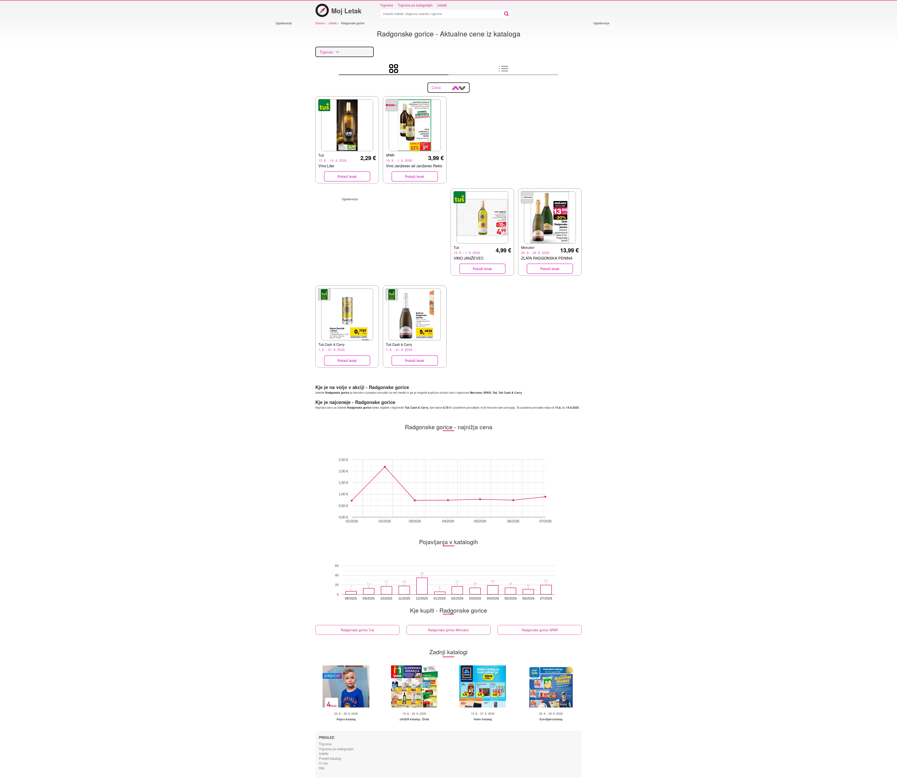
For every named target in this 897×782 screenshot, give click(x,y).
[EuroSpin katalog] (551, 686)
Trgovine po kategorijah (415, 5)
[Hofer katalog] (482, 686)
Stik (321, 767)
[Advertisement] (290, 95)
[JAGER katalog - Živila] (414, 686)
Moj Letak (346, 10)
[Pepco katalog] (346, 686)
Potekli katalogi (330, 758)
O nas (323, 763)
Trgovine (386, 5)
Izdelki (442, 5)
